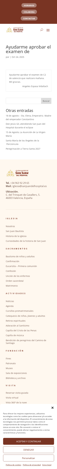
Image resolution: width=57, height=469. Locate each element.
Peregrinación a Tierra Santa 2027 (23, 148)
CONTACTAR (29, 18)
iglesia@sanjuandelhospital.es (29, 186)
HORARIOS (29, 5)
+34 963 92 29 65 (19, 183)
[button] (52, 407)
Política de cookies (13, 465)
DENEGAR (28, 449)
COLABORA (29, 12)
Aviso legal (46, 465)
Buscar (46, 101)
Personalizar (28, 458)
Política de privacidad (32, 465)
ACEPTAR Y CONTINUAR (28, 441)
